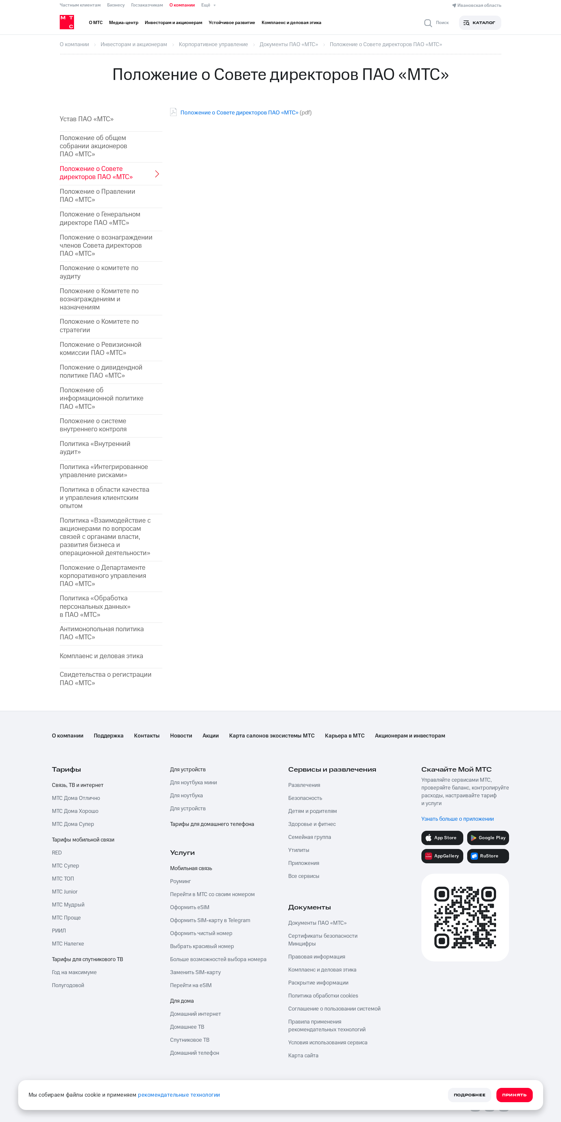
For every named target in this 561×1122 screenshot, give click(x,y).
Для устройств (188, 770)
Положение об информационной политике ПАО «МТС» (101, 398)
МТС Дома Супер (73, 824)
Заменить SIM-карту (195, 972)
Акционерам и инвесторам (410, 736)
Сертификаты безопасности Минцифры (322, 940)
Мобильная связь (191, 868)
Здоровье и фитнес (312, 824)
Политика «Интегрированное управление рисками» (104, 471)
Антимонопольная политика (102, 633)
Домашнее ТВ (187, 1027)
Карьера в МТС (345, 736)
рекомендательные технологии (179, 1095)
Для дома (182, 1001)
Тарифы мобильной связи (83, 840)
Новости (181, 736)
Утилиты (298, 850)
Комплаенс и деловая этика (101, 656)
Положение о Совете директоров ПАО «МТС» (239, 113)
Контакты (147, 736)
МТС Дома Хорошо (75, 811)
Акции (211, 736)
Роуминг (180, 881)
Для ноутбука (186, 796)
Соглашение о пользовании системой (334, 1009)
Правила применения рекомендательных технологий (327, 1026)
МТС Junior (65, 892)
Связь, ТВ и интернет (78, 785)
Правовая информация (316, 957)
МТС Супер (65, 866)
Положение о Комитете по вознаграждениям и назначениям (99, 299)
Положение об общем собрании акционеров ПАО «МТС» (93, 146)
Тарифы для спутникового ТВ (87, 959)
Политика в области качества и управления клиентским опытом (104, 498)
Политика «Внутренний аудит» (95, 448)
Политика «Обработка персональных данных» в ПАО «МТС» (95, 606)
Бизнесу (116, 5)
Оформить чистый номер (201, 933)
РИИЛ (59, 931)
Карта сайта (303, 1056)
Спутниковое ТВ (189, 1040)
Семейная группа (309, 837)
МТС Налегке (68, 944)
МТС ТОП (63, 879)
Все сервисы (303, 876)
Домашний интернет (195, 1014)
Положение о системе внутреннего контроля (93, 425)
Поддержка (109, 736)
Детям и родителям (312, 811)
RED (57, 853)
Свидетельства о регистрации (106, 679)
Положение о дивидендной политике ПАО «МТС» (101, 371)
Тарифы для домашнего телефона (212, 824)
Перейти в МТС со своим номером (212, 894)
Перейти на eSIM (191, 985)
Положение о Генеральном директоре (100, 218)
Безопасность (305, 798)
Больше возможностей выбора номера (218, 959)
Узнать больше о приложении (457, 819)
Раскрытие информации (318, 983)
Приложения (303, 863)
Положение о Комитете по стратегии (99, 326)
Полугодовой (68, 985)
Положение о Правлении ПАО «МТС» (97, 196)
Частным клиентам (80, 5)
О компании (182, 5)
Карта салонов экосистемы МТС (272, 736)
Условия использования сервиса (328, 1043)
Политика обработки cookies (323, 996)
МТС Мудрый (68, 905)
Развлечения (304, 785)
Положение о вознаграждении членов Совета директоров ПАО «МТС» (106, 245)
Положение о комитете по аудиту (99, 272)
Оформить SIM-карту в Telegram (210, 920)
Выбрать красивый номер (202, 946)
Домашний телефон (194, 1053)
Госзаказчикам (147, 5)
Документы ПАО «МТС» (317, 923)
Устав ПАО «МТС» (87, 119)
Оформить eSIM (189, 907)
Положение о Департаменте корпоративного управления (103, 576)
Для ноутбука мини (193, 783)
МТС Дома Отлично (76, 798)
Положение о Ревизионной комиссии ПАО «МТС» (101, 349)
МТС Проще (66, 918)
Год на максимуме (74, 972)
